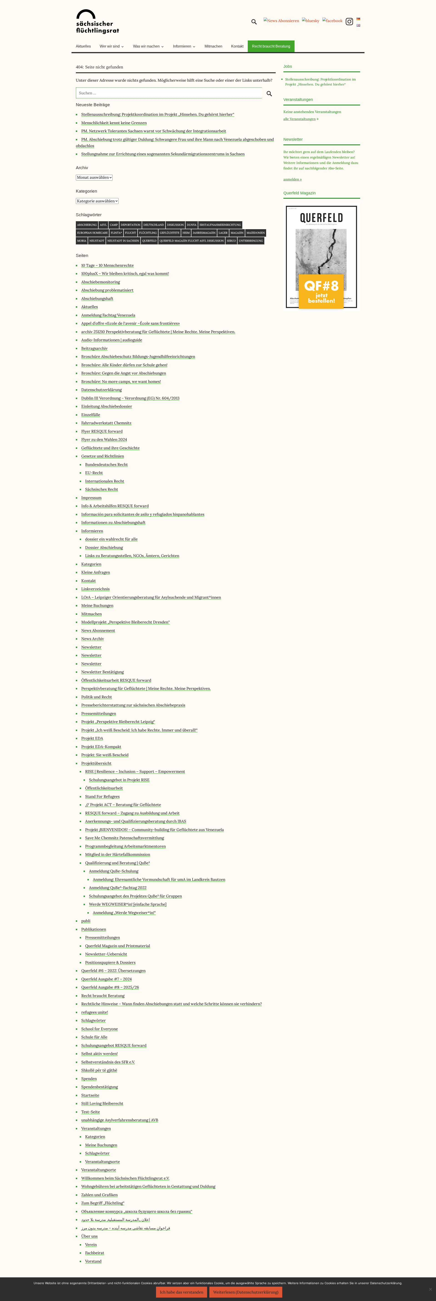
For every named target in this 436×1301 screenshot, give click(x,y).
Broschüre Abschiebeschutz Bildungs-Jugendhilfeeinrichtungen (138, 356)
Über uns (89, 1236)
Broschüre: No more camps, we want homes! (121, 381)
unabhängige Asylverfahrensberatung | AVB (119, 1120)
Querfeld (149, 240)
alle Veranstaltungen (299, 119)
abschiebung (87, 224)
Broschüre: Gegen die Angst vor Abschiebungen (123, 373)
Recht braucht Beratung (271, 46)
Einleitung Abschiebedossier (106, 406)
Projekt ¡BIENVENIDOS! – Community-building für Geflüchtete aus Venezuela (154, 829)
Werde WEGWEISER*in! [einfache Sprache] (127, 904)
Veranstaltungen (96, 1128)
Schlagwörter (93, 1020)
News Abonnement (98, 630)
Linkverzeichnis (95, 588)
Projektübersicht (96, 763)
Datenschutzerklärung (101, 389)
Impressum (91, 497)
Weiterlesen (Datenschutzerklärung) (245, 1292)
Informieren (92, 530)
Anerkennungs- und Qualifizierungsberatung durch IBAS (135, 821)
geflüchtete (169, 232)
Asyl (103, 224)
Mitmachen (213, 46)
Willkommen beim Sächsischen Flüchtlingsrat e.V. (125, 1178)
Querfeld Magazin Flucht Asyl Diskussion (192, 240)
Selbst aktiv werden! (99, 1053)
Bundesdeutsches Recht (106, 464)
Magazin (237, 232)
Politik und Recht (96, 696)
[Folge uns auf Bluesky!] (310, 20)
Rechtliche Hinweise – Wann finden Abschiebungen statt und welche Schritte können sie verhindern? (171, 1003)
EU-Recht (94, 472)
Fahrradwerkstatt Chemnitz (106, 422)
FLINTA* (116, 232)
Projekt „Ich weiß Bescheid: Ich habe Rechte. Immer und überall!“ (139, 730)
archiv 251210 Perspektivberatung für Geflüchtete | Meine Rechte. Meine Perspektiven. (158, 331)
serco (231, 240)
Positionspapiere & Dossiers (110, 962)
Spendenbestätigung (99, 1086)
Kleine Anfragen (95, 572)
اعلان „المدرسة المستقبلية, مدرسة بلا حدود (115, 1219)
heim (186, 232)
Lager (223, 232)
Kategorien (91, 564)
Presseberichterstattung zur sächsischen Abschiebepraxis (133, 705)
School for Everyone (99, 1028)
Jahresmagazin (204, 232)
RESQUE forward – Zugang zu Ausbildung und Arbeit (132, 813)
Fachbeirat (94, 1252)
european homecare (92, 232)
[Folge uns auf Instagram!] (349, 24)
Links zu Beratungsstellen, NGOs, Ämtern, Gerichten (132, 555)
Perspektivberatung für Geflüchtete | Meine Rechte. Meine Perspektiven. (146, 688)
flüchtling (148, 232)
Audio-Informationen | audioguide (111, 339)
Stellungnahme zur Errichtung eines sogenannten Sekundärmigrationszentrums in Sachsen (163, 153)
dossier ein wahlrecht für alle (111, 539)
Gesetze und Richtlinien (102, 456)
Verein (91, 1244)
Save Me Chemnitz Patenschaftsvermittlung (124, 837)
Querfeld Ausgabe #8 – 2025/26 (110, 987)
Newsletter (91, 647)
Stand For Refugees (102, 796)
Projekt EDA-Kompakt (101, 746)
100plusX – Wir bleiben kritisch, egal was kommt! (125, 273)
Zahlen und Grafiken (99, 1194)
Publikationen (93, 929)
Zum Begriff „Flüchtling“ (102, 1203)
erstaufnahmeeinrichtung (220, 224)
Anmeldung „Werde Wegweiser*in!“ (124, 912)
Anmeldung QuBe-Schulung (113, 871)
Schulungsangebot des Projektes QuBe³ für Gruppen (135, 896)
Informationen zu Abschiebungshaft (113, 522)
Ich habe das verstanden (181, 1292)
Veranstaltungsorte (102, 1161)
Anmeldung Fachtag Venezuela (108, 315)
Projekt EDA (92, 738)
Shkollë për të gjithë (99, 1070)
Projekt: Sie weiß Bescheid (105, 754)
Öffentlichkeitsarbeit (104, 788)
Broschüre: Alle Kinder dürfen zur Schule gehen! (124, 364)
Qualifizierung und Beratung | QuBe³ (117, 862)
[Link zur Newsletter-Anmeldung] (281, 20)
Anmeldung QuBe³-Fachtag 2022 (117, 887)
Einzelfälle (90, 414)
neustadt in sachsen (123, 240)
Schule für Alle (94, 1037)
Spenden (89, 1078)
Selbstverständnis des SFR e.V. (108, 1062)
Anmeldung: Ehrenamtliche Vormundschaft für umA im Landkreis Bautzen (159, 879)
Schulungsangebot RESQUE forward (113, 1045)
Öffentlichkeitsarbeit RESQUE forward (116, 680)
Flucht (130, 232)
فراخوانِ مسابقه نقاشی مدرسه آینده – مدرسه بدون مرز (125, 1228)
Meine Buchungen (97, 605)
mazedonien (256, 232)
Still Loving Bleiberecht (102, 1103)
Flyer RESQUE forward (102, 431)
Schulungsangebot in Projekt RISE (119, 779)
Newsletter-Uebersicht (106, 954)
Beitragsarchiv (94, 348)
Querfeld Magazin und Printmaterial (117, 945)
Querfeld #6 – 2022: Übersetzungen (113, 970)
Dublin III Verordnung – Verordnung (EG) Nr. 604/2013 (130, 398)
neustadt (96, 240)
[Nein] (430, 1289)
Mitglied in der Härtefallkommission (117, 854)
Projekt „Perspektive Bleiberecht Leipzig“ (118, 721)
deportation (130, 224)
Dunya (191, 224)
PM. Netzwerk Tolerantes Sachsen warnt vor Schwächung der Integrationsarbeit (153, 130)
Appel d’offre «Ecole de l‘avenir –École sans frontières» (130, 323)
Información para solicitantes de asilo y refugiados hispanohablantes (142, 514)
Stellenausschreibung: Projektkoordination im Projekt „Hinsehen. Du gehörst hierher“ (157, 114)
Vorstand (93, 1261)
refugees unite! (94, 1012)
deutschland (154, 224)
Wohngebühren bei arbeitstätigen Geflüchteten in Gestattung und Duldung (148, 1186)
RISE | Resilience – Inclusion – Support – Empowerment (135, 771)
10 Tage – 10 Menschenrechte (107, 265)
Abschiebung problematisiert (107, 290)
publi (85, 920)
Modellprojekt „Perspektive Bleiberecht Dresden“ (125, 622)
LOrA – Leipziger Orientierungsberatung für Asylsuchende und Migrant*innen (151, 597)
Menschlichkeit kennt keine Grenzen (114, 122)
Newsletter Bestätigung (102, 671)
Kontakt (237, 46)
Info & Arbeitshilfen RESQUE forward (115, 505)
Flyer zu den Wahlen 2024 (104, 439)
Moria (81, 240)
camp (114, 224)
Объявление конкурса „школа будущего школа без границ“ (136, 1211)
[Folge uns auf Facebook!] (332, 20)
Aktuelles (83, 46)
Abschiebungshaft (97, 298)
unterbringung (251, 240)
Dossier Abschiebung (104, 547)
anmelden (291, 179)
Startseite (90, 1095)
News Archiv (92, 638)
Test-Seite (90, 1111)
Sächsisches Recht (101, 489)
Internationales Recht (104, 481)
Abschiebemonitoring (100, 281)
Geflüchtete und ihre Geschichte (110, 447)
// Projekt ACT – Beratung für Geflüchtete (123, 804)
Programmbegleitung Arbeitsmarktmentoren (125, 846)
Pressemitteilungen (98, 713)
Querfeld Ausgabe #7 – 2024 (106, 979)
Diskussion (175, 224)
